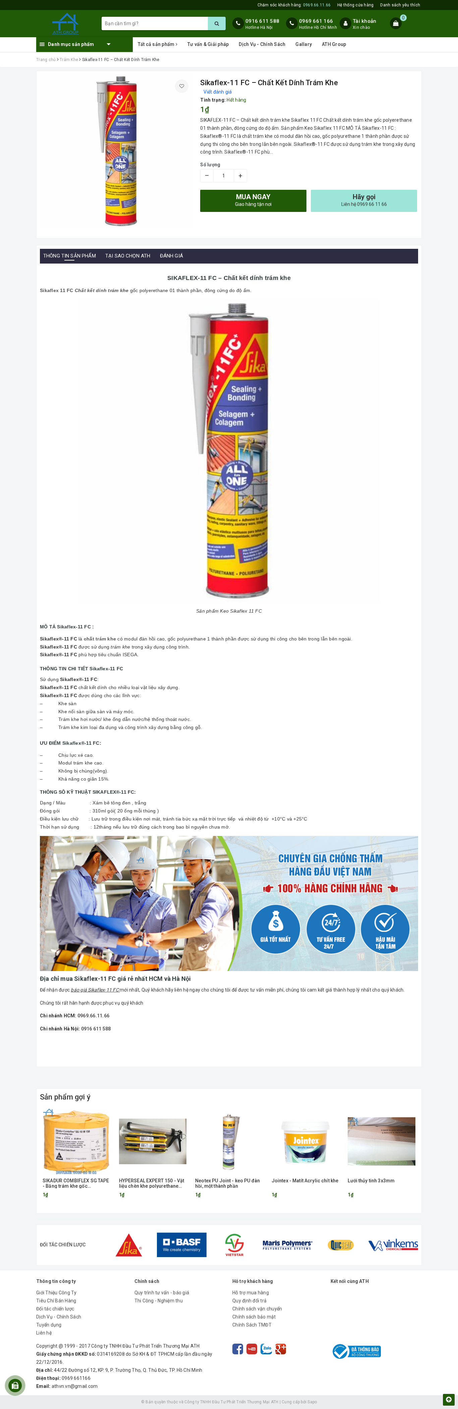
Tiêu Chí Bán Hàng (56, 1300)
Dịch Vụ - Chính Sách (262, 44)
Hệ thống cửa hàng (355, 5)
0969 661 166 (316, 21)
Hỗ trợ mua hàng (250, 1292)
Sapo (312, 1402)
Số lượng (210, 164)
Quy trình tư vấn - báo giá (161, 1292)
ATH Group (334, 44)
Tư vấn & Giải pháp (208, 44)
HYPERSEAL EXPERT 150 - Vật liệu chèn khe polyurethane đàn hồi (151, 1183)
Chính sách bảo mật (254, 1316)
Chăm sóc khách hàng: (294, 5)
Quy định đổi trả (249, 1300)
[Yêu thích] (181, 86)
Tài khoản (364, 21)
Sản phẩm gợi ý (65, 1097)
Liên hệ (44, 1333)
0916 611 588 (262, 21)
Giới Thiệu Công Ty (56, 1292)
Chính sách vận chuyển (257, 1308)
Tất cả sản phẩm (157, 44)
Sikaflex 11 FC (56, 290)
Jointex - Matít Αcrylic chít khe (305, 1180)
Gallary (303, 44)
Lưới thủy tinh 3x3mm (371, 1180)
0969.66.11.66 (93, 1015)
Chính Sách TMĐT (252, 1325)
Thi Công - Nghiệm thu (158, 1300)
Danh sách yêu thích (400, 5)
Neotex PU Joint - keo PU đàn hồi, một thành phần (227, 1183)
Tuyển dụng (49, 1325)
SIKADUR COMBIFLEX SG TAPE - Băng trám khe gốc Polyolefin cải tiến (76, 1183)
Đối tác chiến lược (55, 1308)
